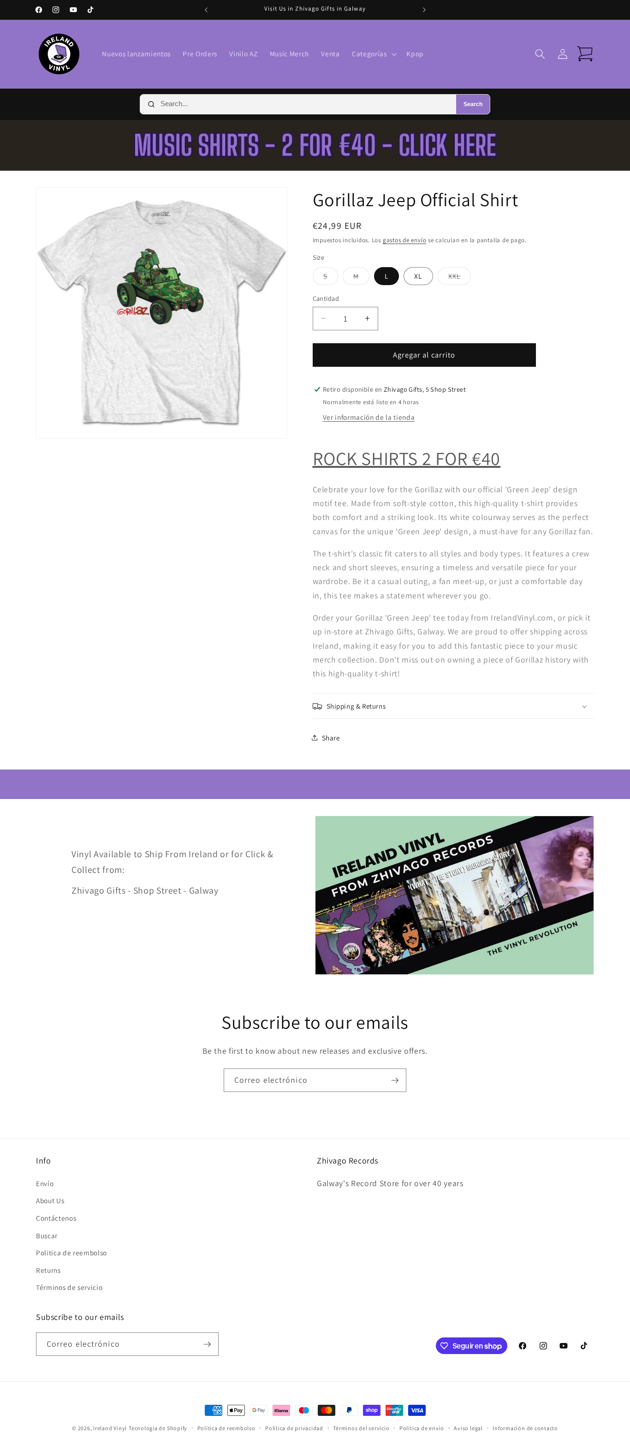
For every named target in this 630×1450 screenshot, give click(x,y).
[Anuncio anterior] (206, 9)
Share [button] (331, 737)
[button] (373, 54)
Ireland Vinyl (110, 1428)
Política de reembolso (226, 1428)
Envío (44, 1183)
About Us (50, 1200)
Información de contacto (525, 1428)
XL (418, 275)
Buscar (47, 1235)
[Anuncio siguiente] (424, 9)
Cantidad (326, 298)
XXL (459, 278)
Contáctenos (56, 1218)
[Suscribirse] (395, 1080)
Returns (48, 1270)
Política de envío (421, 1428)
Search (473, 104)
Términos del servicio (361, 1428)
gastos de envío (405, 240)
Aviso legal (468, 1428)
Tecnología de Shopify (158, 1428)
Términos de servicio (69, 1287)
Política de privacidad (294, 1428)
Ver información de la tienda (369, 417)
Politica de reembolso (71, 1252)
